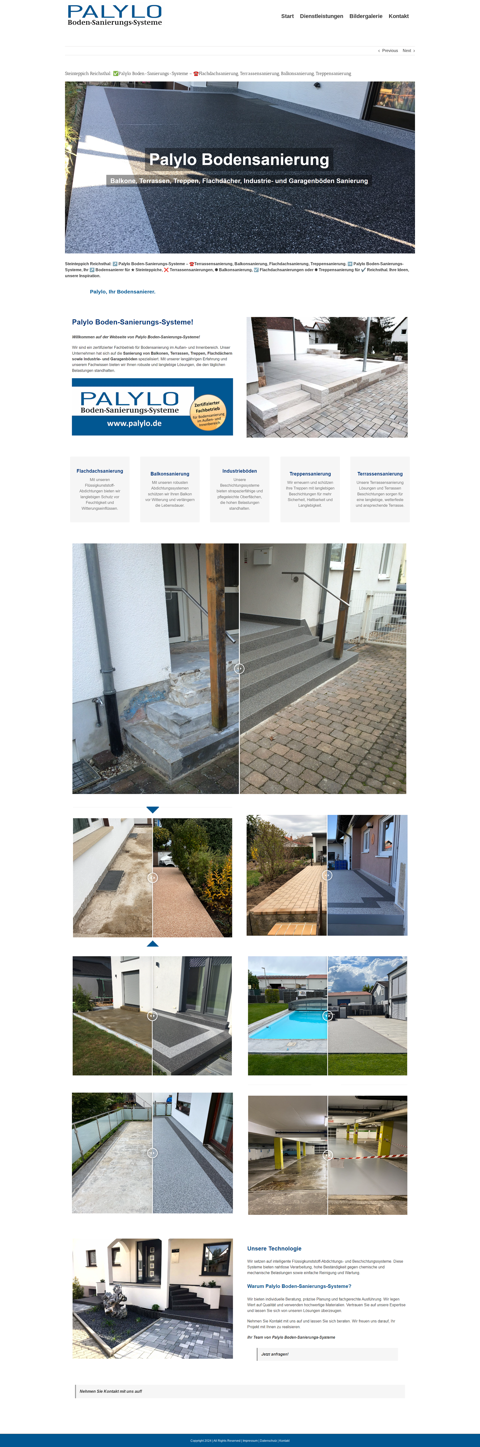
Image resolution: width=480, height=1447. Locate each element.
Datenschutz (268, 1441)
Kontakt (284, 1441)
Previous (390, 50)
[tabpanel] (240, 843)
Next (407, 50)
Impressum (250, 1441)
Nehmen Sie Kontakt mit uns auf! (111, 1391)
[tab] (122, 291)
